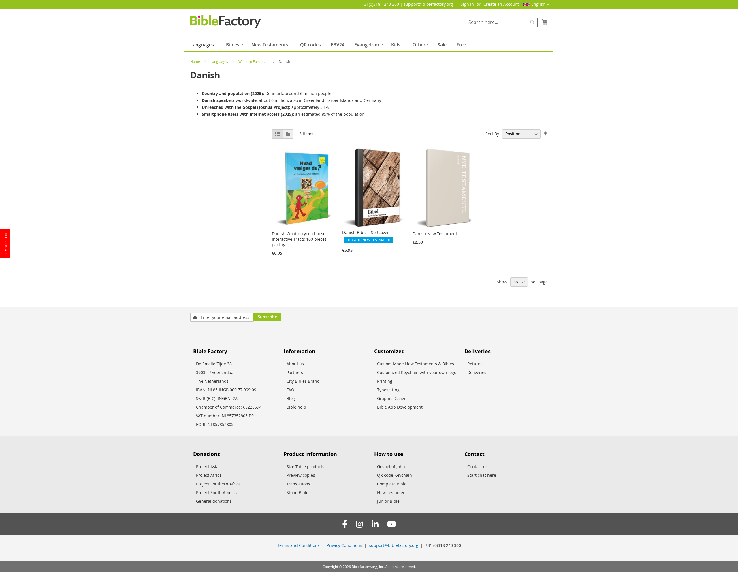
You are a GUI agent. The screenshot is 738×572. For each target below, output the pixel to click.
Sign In (467, 4)
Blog (291, 398)
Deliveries (476, 372)
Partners (295, 372)
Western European (253, 61)
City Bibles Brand (303, 381)
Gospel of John (391, 466)
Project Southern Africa (218, 484)
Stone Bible (297, 492)
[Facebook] (344, 524)
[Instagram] (359, 524)
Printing (384, 381)
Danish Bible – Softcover (365, 232)
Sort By (492, 134)
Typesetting (388, 389)
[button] (536, 4)
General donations (214, 501)
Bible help (296, 407)
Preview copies (301, 475)
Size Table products (305, 466)
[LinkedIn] (375, 524)
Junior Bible (388, 501)
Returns (475, 364)
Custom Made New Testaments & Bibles (415, 364)
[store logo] (225, 21)
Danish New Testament (435, 233)
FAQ (290, 389)
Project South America (217, 492)
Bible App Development (400, 407)
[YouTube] (391, 524)
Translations (298, 484)
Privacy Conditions (344, 545)
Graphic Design (392, 398)
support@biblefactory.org (393, 545)
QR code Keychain (394, 475)
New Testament (392, 492)
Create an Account (501, 4)
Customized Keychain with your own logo (416, 372)
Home (195, 61)
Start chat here (481, 475)
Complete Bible (391, 484)
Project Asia (207, 466)
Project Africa (209, 475)
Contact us (477, 466)
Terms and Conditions (298, 545)
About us (295, 364)
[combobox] (502, 22)
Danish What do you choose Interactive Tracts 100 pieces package (299, 239)
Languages (219, 61)
